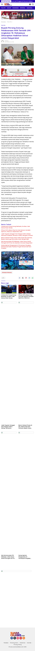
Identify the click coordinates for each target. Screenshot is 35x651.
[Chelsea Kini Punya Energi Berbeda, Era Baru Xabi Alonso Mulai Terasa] (9, 289)
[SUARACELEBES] (8, 4)
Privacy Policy (18, 644)
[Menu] (2, 4)
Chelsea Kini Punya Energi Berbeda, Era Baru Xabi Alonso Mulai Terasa (15, 227)
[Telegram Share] (29, 278)
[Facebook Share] (19, 278)
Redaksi (6, 643)
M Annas (6, 41)
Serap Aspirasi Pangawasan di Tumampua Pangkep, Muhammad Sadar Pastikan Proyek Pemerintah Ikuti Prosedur (16, 247)
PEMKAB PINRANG (7, 272)
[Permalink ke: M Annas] (2, 41)
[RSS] (23, 638)
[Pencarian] (33, 4)
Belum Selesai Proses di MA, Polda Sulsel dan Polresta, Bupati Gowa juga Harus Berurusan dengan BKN (16, 238)
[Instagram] (17, 638)
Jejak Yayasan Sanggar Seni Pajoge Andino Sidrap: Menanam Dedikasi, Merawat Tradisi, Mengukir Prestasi (17, 234)
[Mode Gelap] (30, 4)
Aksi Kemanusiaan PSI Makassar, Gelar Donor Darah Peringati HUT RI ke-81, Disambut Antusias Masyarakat (16, 242)
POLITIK (3, 25)
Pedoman (22, 643)
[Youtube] (20, 638)
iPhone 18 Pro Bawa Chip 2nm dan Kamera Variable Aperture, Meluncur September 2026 (15, 230)
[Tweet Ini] (23, 278)
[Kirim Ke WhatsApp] (32, 278)
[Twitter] (14, 638)
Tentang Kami (14, 643)
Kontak (29, 643)
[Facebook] (11, 638)
